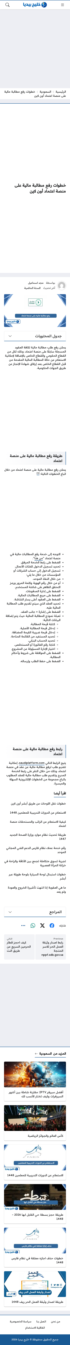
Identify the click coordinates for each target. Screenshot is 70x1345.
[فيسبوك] (52, 925)
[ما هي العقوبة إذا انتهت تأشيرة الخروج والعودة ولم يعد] (35, 889)
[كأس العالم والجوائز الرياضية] (35, 1123)
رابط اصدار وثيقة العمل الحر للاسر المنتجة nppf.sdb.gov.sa (52, 948)
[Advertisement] (35, 48)
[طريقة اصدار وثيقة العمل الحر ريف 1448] (35, 1289)
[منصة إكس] (42, 925)
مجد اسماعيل (35, 282)
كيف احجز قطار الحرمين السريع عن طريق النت (19, 946)
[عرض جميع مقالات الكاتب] (61, 285)
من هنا (38, 558)
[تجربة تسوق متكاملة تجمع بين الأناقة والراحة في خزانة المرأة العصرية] (35, 863)
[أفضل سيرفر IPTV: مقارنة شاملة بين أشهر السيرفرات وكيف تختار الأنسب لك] (35, 1081)
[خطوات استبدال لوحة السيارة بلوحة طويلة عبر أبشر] (35, 876)
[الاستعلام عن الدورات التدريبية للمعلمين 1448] (35, 812)
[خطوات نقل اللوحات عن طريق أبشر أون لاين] (35, 803)
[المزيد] (23, 925)
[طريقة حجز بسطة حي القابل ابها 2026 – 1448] (35, 1204)
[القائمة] (62, 4)
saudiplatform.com (32, 763)
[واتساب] (33, 925)
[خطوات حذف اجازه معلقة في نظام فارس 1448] (35, 1247)
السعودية (45, 91)
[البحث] (7, 4)
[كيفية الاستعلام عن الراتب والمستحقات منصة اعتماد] (35, 824)
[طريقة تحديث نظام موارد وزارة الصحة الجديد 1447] (35, 837)
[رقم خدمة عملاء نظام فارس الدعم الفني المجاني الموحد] (35, 850)
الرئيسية (61, 91)
